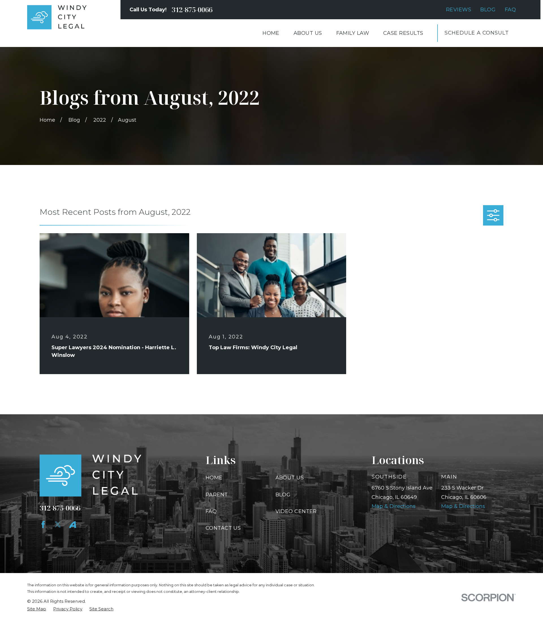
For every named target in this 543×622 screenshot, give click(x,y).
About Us (289, 478)
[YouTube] (72, 524)
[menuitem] (36, 609)
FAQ (510, 10)
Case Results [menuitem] (403, 33)
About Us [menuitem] (308, 33)
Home (214, 478)
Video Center (296, 511)
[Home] (57, 17)
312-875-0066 (192, 9)
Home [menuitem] (270, 33)
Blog (487, 10)
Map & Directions (393, 506)
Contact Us (223, 528)
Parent (217, 495)
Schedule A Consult (477, 33)
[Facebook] (43, 524)
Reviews (458, 10)
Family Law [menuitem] (352, 33)
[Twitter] (57, 524)
